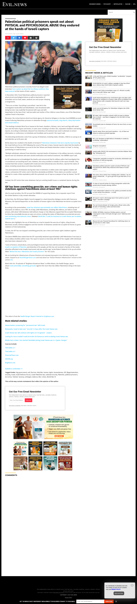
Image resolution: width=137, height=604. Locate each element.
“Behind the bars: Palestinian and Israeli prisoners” (27, 251)
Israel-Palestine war (38, 375)
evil (134, 4)
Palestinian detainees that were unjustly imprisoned (60, 143)
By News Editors (103, 94)
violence (35, 377)
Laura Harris (19, 34)
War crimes (42, 377)
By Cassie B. (102, 187)
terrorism (8, 377)
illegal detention (72, 372)
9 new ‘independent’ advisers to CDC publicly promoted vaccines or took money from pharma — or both (112, 191)
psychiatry (107, 4)
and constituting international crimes (18, 216)
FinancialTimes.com (12, 355)
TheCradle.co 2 (10, 351)
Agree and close (119, 593)
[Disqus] (43, 501)
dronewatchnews (95, 4)
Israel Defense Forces (23, 375)
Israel (13, 375)
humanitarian (58, 372)
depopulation (118, 4)
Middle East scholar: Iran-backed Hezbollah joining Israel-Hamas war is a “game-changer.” (36, 340)
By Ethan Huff (102, 79)
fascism (127, 4)
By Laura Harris (102, 87)
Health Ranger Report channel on (32, 316)
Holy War (40, 372)
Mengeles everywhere (99, 146)
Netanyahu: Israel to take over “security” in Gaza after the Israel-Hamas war (31, 329)
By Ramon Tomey (103, 201)
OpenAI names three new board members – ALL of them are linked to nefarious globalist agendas (111, 132)
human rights (48, 372)
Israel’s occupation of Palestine (15, 247)
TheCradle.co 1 (10, 348)
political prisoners (71, 375)
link (11, 260)
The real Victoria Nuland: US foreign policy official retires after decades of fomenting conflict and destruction (111, 206)
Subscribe (108, 601)
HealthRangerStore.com (27, 257)
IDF (65, 372)
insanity (8, 375)
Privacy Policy (68, 597)
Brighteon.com (49, 316)
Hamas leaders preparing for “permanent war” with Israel (25, 325)
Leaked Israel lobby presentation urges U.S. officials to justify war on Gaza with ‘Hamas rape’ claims (111, 91)
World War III (51, 377)
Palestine (61, 375)
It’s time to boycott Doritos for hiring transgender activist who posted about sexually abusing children (111, 184)
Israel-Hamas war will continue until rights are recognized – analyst (28, 333)
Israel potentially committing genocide (23, 266)
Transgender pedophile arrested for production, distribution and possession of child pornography (112, 159)
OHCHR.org (9, 359)
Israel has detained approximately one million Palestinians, (47, 207)
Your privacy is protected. (15, 405)
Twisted (15, 377)
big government (21, 372)
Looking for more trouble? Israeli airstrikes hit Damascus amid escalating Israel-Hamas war (36, 336)
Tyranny (21, 377)
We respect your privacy (58, 592)
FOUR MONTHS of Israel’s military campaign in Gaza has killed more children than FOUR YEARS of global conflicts (111, 84)
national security (51, 375)
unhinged (28, 377)
